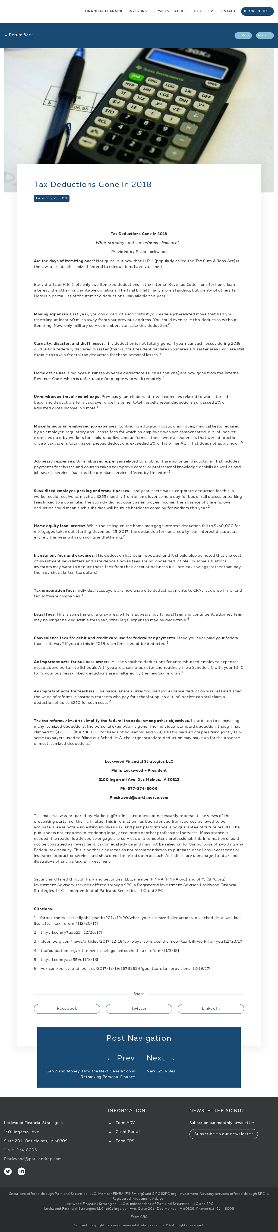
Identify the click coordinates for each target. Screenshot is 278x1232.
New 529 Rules (161, 1071)
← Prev (243, 35)
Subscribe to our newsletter (223, 1134)
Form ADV (125, 1123)
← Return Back (18, 35)
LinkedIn (211, 1009)
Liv (210, 11)
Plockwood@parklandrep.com (33, 1159)
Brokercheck (257, 11)
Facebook (67, 1009)
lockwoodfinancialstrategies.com (134, 1225)
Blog (197, 11)
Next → (265, 35)
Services (161, 11)
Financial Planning (104, 11)
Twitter (139, 1009)
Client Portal (128, 1132)
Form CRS (125, 1141)
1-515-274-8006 (20, 1150)
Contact (227, 11)
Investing (138, 11)
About (180, 11)
